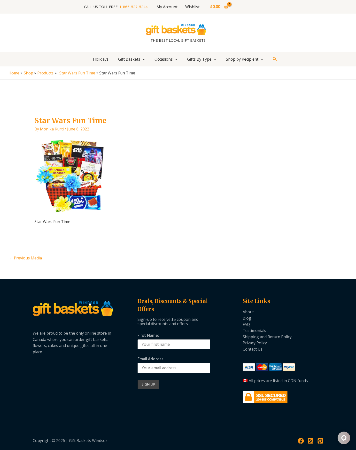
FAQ (246, 324)
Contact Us (253, 349)
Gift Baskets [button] (129, 59)
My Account (167, 6)
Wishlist (192, 6)
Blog (247, 318)
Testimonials (254, 330)
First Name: (148, 335)
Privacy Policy (255, 343)
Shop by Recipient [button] (242, 59)
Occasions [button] (164, 59)
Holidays (100, 59)
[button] (142, 59)
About (248, 311)
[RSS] (311, 441)
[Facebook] (301, 441)
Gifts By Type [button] (199, 59)
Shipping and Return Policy (267, 336)
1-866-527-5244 (133, 6)
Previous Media (25, 258)
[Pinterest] (320, 441)
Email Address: (151, 359)
